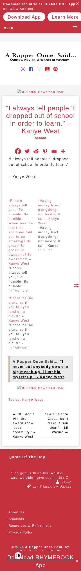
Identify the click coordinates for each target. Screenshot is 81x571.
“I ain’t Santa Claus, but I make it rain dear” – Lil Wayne (56, 423)
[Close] (77, 3)
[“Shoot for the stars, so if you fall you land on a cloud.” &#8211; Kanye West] (23, 323)
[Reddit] (36, 151)
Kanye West (32, 399)
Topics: (15, 399)
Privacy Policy (21, 532)
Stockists (16, 518)
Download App (24, 16)
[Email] (54, 151)
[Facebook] (18, 151)
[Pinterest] (45, 151)
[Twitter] (27, 151)
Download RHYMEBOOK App (40, 561)
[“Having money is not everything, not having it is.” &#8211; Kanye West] (53, 225)
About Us (17, 512)
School (40, 138)
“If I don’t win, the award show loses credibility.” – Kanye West (24, 425)
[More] (63, 151)
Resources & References (30, 525)
